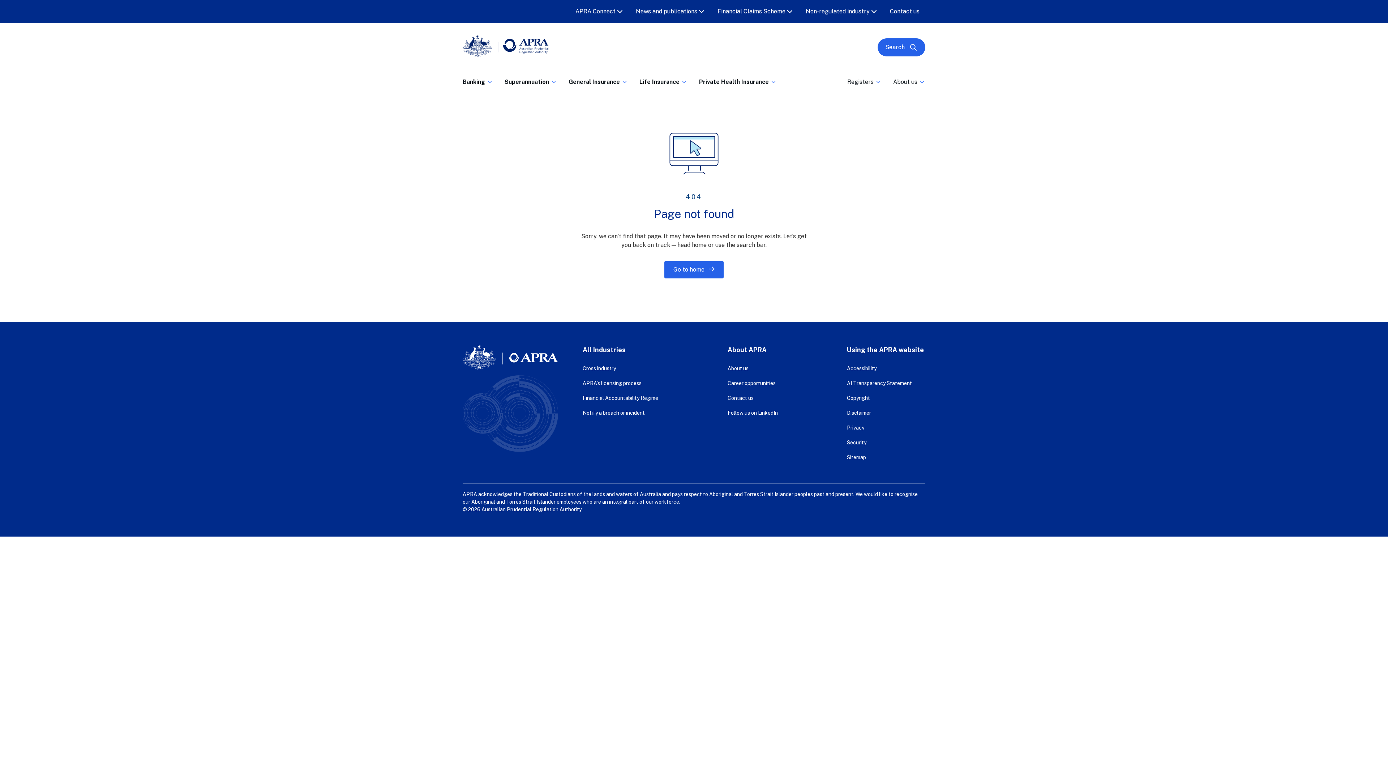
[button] (478, 84)
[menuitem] (478, 80)
